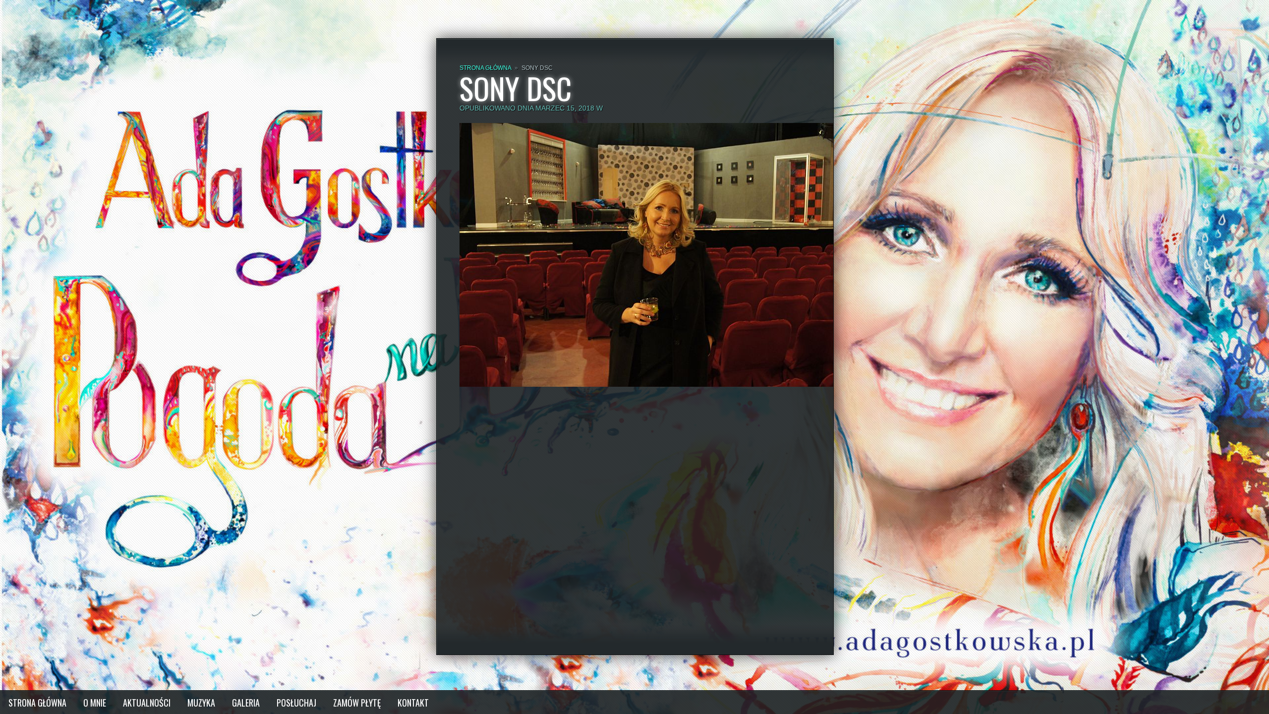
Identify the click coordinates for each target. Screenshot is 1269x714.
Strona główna (485, 67)
